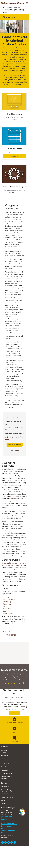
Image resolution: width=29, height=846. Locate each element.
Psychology (7, 604)
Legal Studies (8, 613)
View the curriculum (13, 683)
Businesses (4, 755)
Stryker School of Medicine (6, 777)
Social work (7, 609)
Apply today (14, 450)
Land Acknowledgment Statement (8, 830)
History (5, 606)
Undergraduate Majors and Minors (14, 9)
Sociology (9, 7)
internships (15, 499)
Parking (3, 803)
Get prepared (15, 156)
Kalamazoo (5, 770)
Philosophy (7, 602)
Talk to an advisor (14, 445)
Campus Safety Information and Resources (6, 792)
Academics (17, 7)
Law (4, 611)
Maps (3, 800)
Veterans (4, 759)
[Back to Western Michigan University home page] (13, 3)
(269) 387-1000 (6, 817)
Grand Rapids (5, 767)
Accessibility (5, 786)
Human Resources (7, 797)
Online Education (6, 773)
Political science (9, 599)
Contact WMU (6, 819)
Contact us (14, 713)
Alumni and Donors (4, 751)
